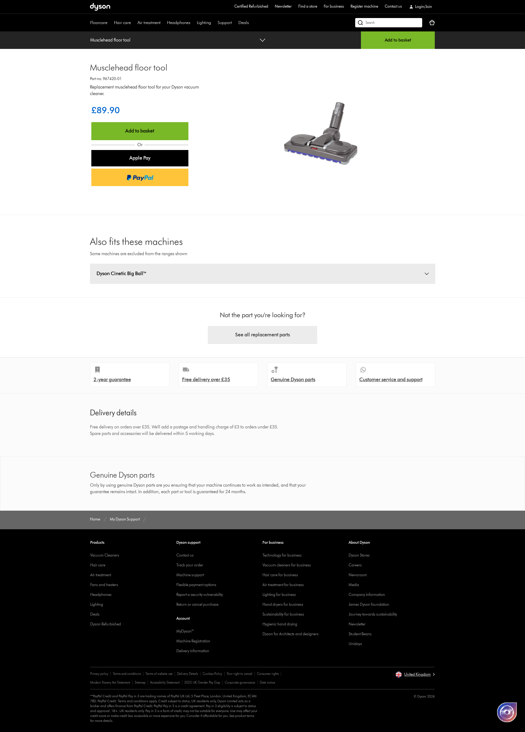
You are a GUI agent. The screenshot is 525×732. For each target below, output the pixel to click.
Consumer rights (268, 674)
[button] (140, 158)
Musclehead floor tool (110, 40)
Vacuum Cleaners (104, 555)
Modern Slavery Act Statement (110, 682)
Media (354, 585)
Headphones (178, 22)
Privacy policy (99, 674)
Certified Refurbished (251, 6)
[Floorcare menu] (110, 22)
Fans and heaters (104, 585)
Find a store (307, 6)
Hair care (122, 22)
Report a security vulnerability (199, 594)
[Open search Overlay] (388, 22)
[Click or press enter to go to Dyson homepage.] (100, 7)
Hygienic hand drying (279, 624)
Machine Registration (193, 641)
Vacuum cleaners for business (286, 565)
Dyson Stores (359, 555)
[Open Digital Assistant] (507, 712)
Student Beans (360, 634)
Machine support (190, 575)
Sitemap (140, 682)
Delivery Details (187, 674)
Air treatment (149, 22)
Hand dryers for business (282, 604)
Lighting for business (279, 594)
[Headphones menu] (193, 22)
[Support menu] (234, 22)
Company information (367, 594)
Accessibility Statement (165, 682)
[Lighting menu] (214, 22)
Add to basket (398, 40)
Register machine (364, 6)
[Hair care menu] (133, 22)
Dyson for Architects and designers (290, 634)
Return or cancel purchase (197, 604)
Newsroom (358, 575)
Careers (355, 565)
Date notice (267, 682)
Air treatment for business (283, 585)
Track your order (189, 565)
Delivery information (192, 651)
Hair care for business (280, 575)
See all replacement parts (262, 335)
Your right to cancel (239, 674)
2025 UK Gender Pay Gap (202, 682)
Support (225, 22)
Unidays (355, 644)
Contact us (393, 6)
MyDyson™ (185, 631)
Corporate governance (240, 682)
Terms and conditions (127, 674)
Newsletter (283, 6)
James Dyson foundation (369, 604)
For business (334, 6)
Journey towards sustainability (373, 614)
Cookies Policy (212, 674)
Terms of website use (159, 674)
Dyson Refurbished (105, 624)
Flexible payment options (196, 585)
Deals (243, 22)
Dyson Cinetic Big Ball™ (122, 274)
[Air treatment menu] (163, 22)
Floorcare (98, 22)
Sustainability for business (283, 614)
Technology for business (282, 555)
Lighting (204, 22)
